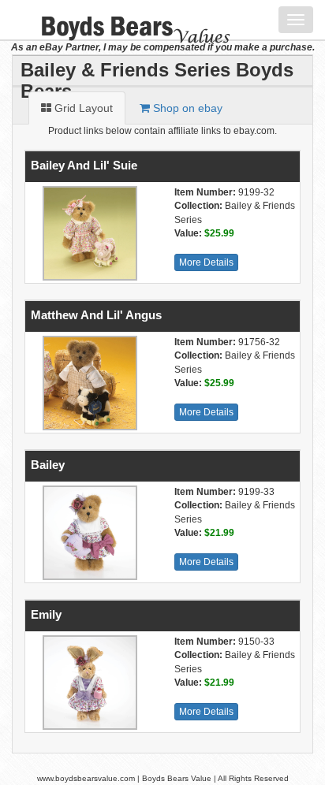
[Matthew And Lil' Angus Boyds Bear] (88, 383)
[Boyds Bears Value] (124, 19)
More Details (206, 262)
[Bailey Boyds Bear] (88, 533)
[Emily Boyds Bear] (88, 682)
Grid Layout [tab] (82, 108)
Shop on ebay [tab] (186, 108)
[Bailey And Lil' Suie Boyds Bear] (88, 233)
